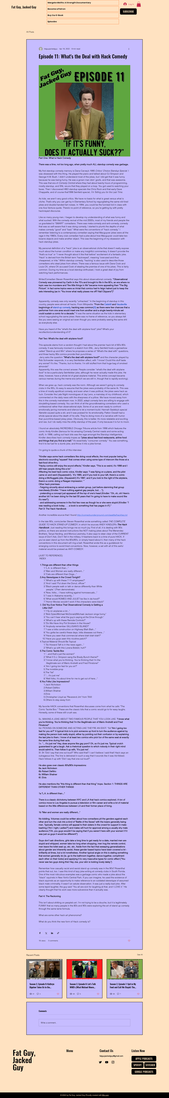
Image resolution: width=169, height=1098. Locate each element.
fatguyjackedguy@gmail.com (111, 1056)
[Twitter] (100, 1062)
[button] (139, 4)
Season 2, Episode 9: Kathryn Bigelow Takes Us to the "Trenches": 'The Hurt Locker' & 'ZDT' (43, 985)
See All (140, 954)
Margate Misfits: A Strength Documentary (69, 2)
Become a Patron (56, 9)
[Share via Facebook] (40, 933)
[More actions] (128, 48)
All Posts (30, 32)
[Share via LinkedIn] (52, 933)
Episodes (52, 21)
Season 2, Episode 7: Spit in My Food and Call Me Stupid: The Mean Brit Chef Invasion (123, 985)
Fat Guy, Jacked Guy (24, 7)
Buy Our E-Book (55, 15)
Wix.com (105, 1095)
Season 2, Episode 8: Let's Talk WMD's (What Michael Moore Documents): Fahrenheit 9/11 (83, 985)
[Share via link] (58, 933)
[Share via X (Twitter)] (46, 933)
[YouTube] (107, 1062)
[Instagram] (113, 1062)
